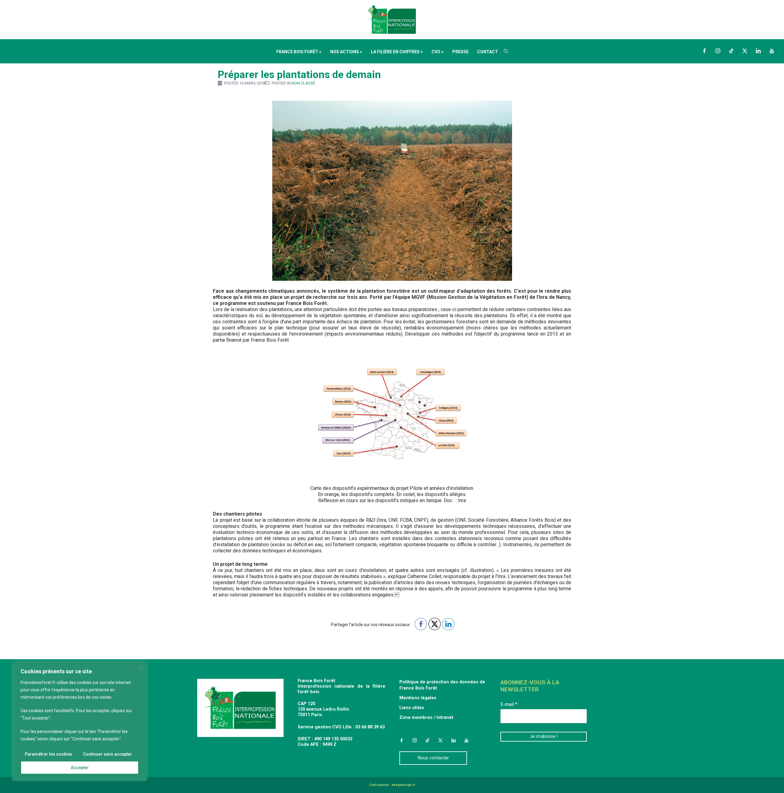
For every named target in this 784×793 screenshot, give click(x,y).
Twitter (744, 50)
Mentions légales (417, 698)
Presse (460, 51)
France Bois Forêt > (299, 51)
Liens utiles (411, 707)
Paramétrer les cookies (48, 754)
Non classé (303, 83)
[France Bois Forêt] (392, 19)
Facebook (704, 50)
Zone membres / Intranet (426, 717)
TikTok (731, 50)
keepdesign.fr (403, 785)
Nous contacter (433, 758)
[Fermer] (141, 667)
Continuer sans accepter (107, 754)
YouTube (771, 50)
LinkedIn (758, 50)
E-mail (508, 704)
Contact (487, 51)
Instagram (717, 50)
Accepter (80, 767)
